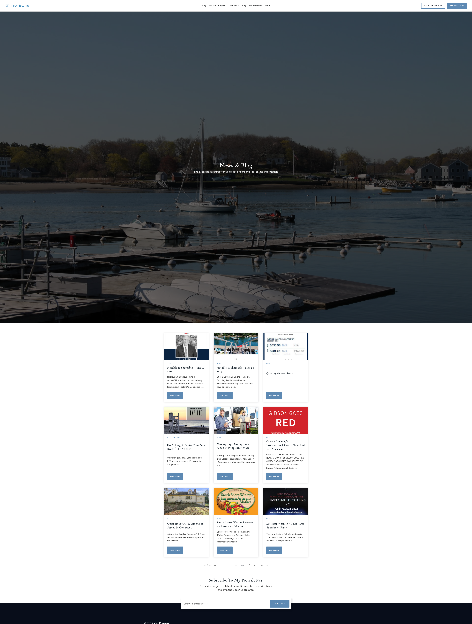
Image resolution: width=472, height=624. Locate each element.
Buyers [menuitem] (222, 6)
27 (255, 565)
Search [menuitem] (212, 6)
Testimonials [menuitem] (255, 6)
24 (236, 565)
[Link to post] (186, 346)
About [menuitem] (268, 6)
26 (248, 565)
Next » (264, 565)
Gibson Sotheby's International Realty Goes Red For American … (285, 445)
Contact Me (458, 6)
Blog (169, 364)
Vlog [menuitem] (244, 6)
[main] (236, 283)
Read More (175, 395)
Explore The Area (433, 6)
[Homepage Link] (17, 5)
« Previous (210, 565)
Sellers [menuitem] (234, 6)
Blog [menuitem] (203, 6)
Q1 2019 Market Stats (279, 373)
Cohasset (176, 437)
